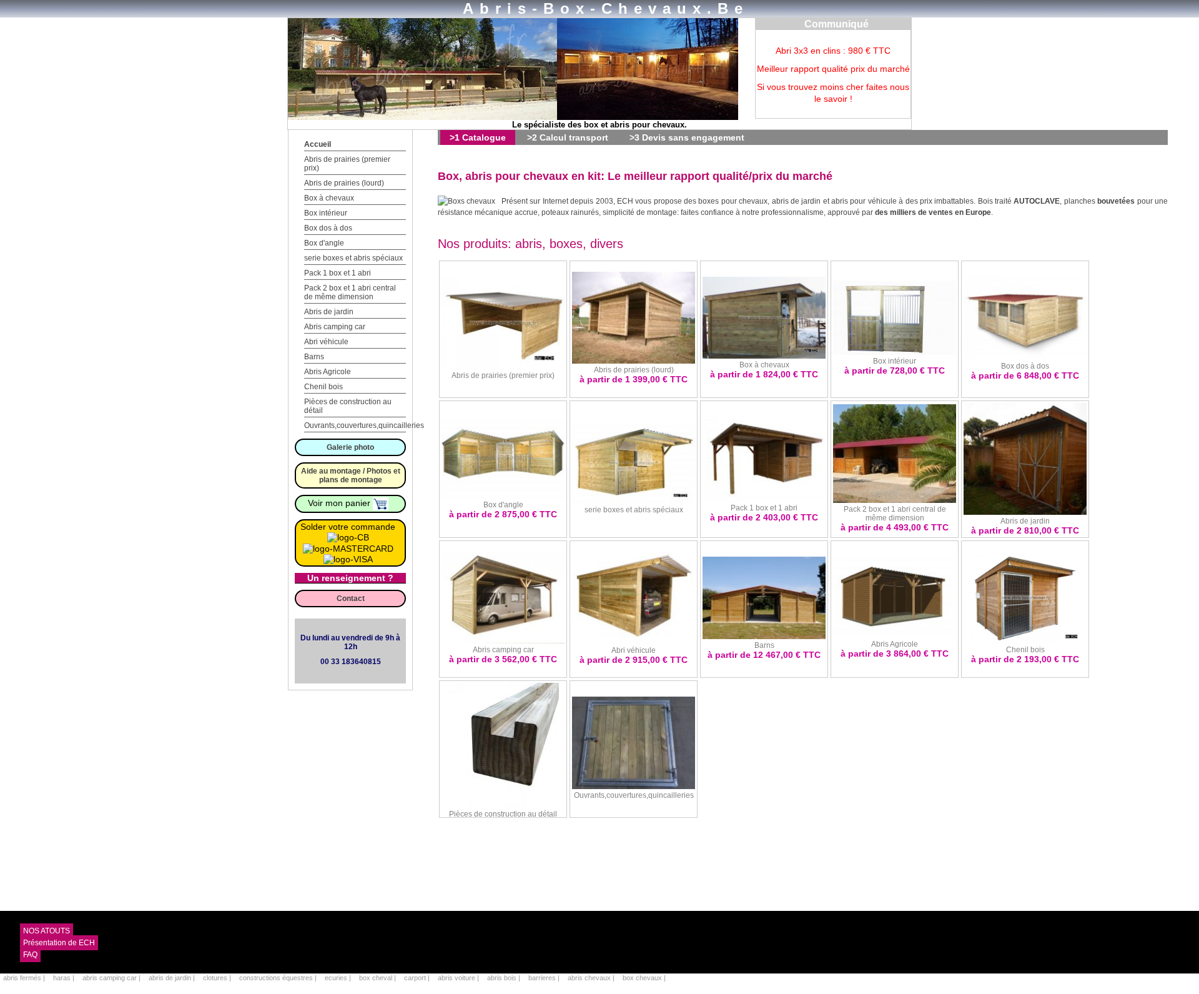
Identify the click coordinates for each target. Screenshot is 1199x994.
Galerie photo (350, 447)
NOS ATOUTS (46, 931)
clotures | (218, 978)
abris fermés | (25, 978)
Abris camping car (334, 326)
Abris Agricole (327, 371)
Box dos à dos (328, 228)
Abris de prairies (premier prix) (503, 375)
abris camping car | (112, 978)
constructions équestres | (278, 978)
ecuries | (339, 978)
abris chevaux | (592, 978)
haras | (64, 978)
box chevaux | (644, 978)
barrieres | (544, 978)
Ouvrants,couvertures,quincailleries (364, 425)
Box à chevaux (329, 198)
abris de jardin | (173, 978)
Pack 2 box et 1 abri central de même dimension (350, 292)
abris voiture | (459, 978)
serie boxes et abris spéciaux (353, 258)
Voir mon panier (340, 503)
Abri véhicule (326, 341)
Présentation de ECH (59, 942)
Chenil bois (323, 386)
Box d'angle (324, 243)
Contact (351, 598)
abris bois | (504, 978)
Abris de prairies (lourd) (344, 183)
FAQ (30, 954)
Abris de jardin (328, 311)
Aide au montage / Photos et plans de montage (350, 475)
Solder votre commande (347, 527)
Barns (314, 356)
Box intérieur (325, 213)
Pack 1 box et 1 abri (337, 273)
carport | (418, 978)
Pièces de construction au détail (503, 814)
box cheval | (378, 978)
